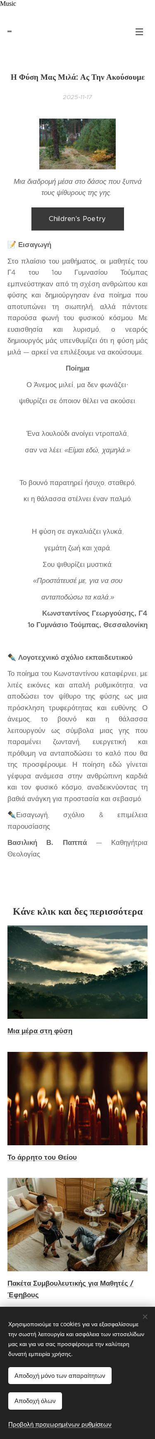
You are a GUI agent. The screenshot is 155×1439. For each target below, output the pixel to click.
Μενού (139, 31)
